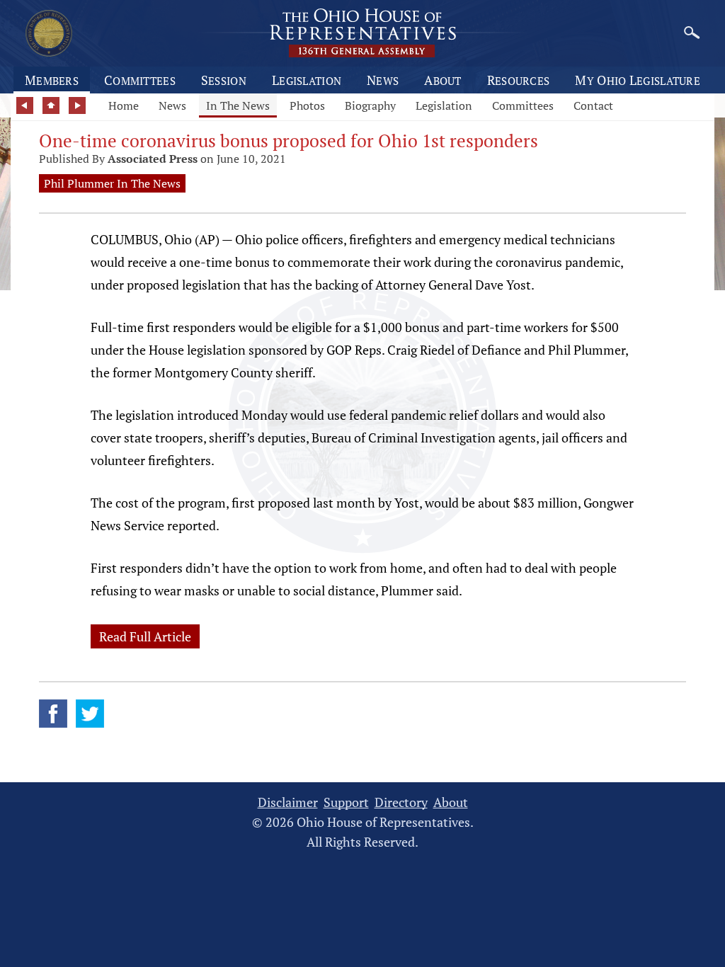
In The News (238, 105)
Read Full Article (145, 636)
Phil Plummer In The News (112, 183)
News (383, 79)
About (443, 79)
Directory (401, 802)
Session (223, 79)
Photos (307, 105)
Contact (593, 105)
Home (123, 105)
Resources (518, 79)
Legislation (306, 79)
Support (346, 802)
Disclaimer (288, 802)
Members (52, 79)
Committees (140, 79)
